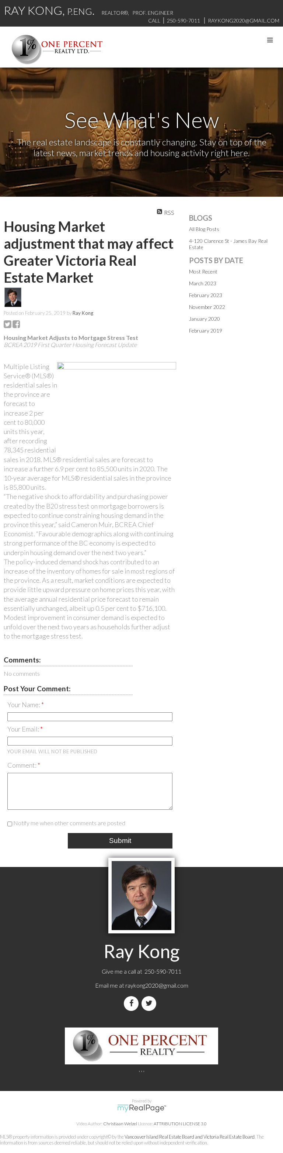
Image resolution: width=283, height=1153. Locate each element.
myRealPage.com (142, 1108)
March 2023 (202, 283)
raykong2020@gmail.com (156, 985)
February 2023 (205, 295)
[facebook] (133, 1003)
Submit (120, 840)
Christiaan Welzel (120, 1123)
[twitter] (150, 1003)
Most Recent (203, 271)
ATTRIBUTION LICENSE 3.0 (180, 1123)
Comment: (22, 765)
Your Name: (24, 705)
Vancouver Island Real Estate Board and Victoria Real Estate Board (190, 1137)
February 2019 (205, 330)
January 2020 (204, 319)
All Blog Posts (204, 229)
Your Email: (23, 729)
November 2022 (207, 307)
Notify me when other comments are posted (68, 822)
